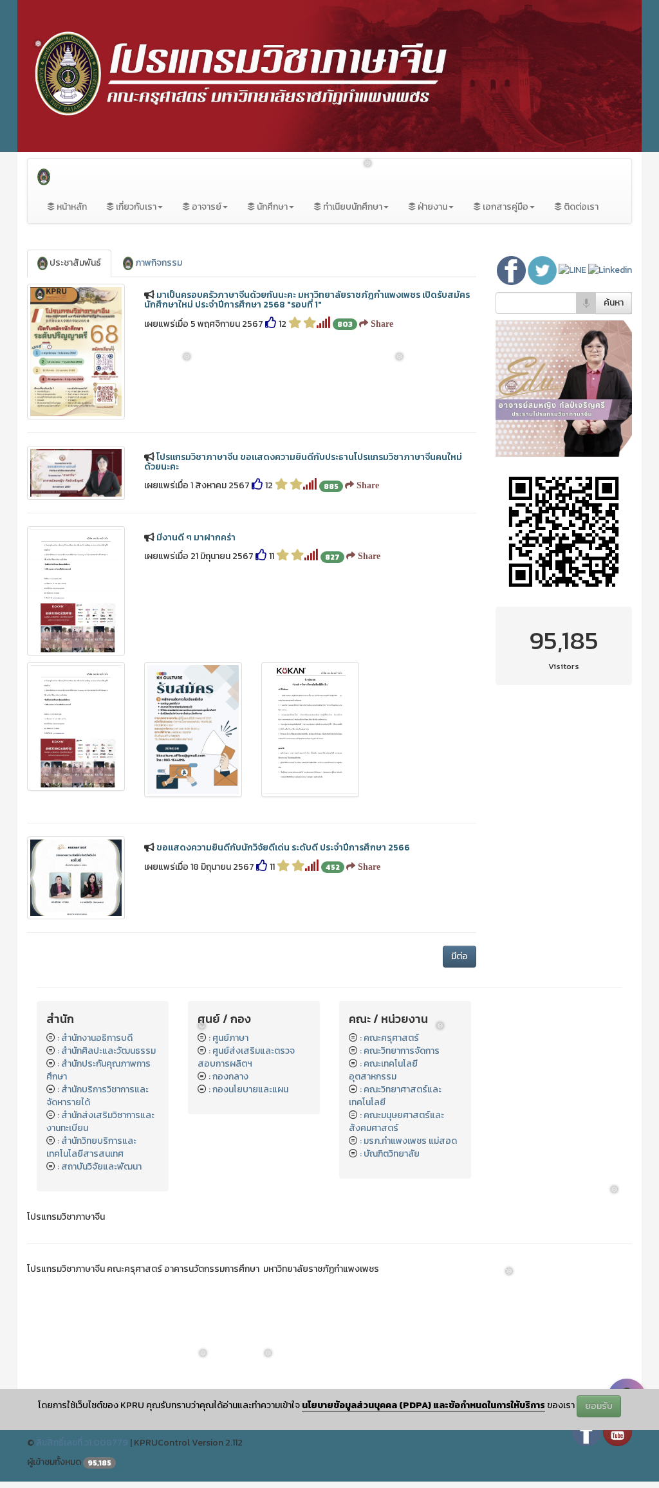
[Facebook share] (512, 270)
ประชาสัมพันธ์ (74, 263)
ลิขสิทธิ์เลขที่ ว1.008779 (82, 1442)
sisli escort (49, 1339)
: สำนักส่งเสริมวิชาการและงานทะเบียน (100, 1121)
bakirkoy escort (59, 1378)
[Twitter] (543, 270)
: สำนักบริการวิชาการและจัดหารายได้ (97, 1096)
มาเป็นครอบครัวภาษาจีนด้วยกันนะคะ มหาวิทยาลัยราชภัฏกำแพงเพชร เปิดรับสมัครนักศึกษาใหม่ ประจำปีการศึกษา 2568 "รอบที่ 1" (307, 299)
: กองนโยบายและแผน (248, 1089)
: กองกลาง (228, 1076)
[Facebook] (586, 1431)
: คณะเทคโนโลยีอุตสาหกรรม (383, 1070)
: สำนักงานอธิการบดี (95, 1038)
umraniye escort (60, 1365)
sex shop (45, 1301)
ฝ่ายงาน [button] (431, 207)
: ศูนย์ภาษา (228, 1038)
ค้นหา (614, 302)
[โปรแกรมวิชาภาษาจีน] (44, 175)
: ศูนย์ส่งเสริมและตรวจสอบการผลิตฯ (246, 1057)
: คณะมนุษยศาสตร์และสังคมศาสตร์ (396, 1121)
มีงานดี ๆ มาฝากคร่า (196, 537)
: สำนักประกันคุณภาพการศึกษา (98, 1070)
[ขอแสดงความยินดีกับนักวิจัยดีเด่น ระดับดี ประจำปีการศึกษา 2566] (76, 877)
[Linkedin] (610, 270)
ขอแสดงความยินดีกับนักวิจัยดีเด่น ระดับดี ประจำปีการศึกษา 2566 (283, 847)
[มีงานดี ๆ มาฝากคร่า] (76, 591)
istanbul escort (58, 1314)
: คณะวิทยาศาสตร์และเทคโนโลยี (395, 1096)
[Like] (271, 324)
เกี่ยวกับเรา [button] (135, 207)
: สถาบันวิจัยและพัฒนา (99, 1166)
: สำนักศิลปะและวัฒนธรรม (106, 1051)
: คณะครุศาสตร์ (389, 1038)
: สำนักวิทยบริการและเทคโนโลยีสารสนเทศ (91, 1147)
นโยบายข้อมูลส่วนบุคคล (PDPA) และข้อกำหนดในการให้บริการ (423, 1405)
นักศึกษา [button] (271, 207)
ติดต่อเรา (580, 207)
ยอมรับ (599, 1406)
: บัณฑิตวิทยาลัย (390, 1154)
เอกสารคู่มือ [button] (504, 207)
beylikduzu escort (63, 1327)
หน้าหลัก (71, 207)
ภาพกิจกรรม (157, 263)
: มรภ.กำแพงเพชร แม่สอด (408, 1141)
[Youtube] (617, 1431)
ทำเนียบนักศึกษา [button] (351, 207)
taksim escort (55, 1352)
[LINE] (573, 270)
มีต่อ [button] (459, 956)
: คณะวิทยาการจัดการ (400, 1051)
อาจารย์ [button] (205, 207)
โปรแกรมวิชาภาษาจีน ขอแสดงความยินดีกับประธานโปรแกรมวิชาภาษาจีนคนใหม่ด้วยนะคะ (303, 461)
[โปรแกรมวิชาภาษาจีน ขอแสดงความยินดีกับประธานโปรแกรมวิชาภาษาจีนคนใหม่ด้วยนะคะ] (76, 473)
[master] (564, 387)
